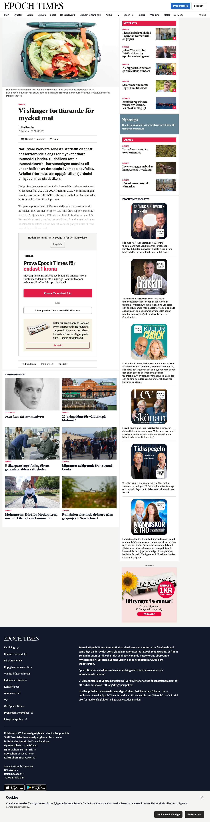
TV (117, 15)
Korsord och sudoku (15, 654)
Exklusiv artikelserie (15, 680)
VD (6, 699)
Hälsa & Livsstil (67, 15)
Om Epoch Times (14, 706)
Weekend (154, 15)
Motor (167, 15)
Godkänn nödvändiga (168, 814)
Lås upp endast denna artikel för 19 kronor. (57, 310)
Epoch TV (128, 15)
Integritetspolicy (13, 719)
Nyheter (18, 15)
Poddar (141, 15)
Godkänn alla (194, 814)
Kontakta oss (11, 686)
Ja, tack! (57, 345)
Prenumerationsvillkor (16, 712)
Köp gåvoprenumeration (18, 667)
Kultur (109, 15)
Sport (53, 15)
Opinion (42, 15)
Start (6, 15)
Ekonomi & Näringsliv (90, 15)
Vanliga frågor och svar (17, 673)
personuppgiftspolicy (17, 807)
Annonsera (10, 693)
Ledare (30, 15)
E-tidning (9, 647)
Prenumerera (180, 5)
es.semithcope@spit (133, 128)
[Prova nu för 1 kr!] (149, 594)
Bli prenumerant (13, 660)
